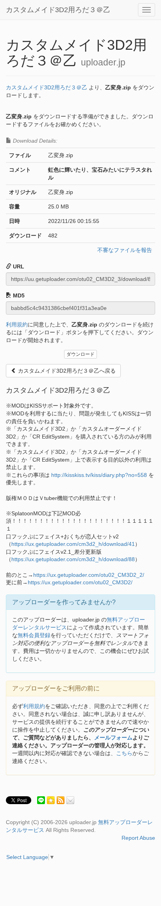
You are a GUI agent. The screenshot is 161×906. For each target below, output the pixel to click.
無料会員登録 (34, 635)
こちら (124, 753)
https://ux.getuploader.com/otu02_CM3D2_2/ (88, 575)
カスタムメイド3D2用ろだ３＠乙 (58, 10)
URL (17, 266)
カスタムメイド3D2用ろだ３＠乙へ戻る (66, 371)
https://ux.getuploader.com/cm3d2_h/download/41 (73, 544)
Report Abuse (138, 838)
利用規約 (17, 324)
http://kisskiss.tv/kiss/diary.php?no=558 (99, 475)
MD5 (18, 295)
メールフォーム (113, 737)
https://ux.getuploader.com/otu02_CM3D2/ (80, 582)
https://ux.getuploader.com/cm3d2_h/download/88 (73, 559)
